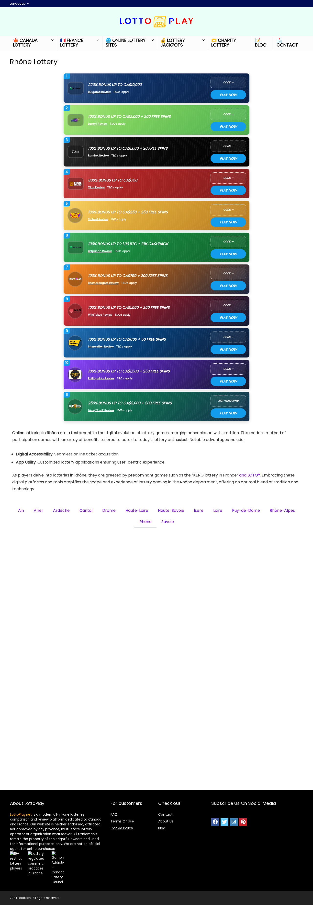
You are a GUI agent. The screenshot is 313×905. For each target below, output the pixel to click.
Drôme (109, 510)
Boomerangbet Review (103, 283)
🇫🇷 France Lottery (71, 42)
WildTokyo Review (100, 314)
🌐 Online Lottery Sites (125, 42)
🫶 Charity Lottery (223, 42)
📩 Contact (287, 42)
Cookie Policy (122, 828)
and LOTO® (249, 475)
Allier (38, 510)
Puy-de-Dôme (246, 510)
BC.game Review (99, 92)
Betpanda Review (100, 251)
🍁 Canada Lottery (25, 42)
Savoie (167, 521)
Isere (198, 510)
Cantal (85, 510)
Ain (21, 510)
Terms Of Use (122, 821)
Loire (217, 510)
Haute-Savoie (171, 510)
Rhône (145, 521)
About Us (165, 821)
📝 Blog (261, 42)
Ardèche (61, 510)
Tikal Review (96, 187)
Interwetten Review (101, 346)
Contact (165, 814)
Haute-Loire (136, 510)
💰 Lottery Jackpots (172, 42)
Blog (161, 828)
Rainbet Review (98, 155)
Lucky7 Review (97, 123)
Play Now (228, 94)
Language (17, 3)
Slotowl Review (98, 219)
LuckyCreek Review (101, 410)
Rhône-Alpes (282, 510)
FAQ (114, 814)
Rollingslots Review (101, 378)
